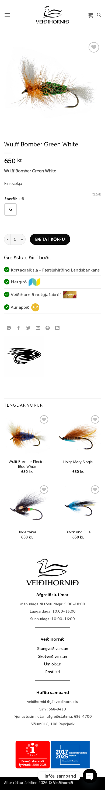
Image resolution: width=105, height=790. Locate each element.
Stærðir (11, 199)
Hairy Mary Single (78, 462)
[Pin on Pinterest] (47, 328)
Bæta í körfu (50, 239)
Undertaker (27, 532)
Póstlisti (52, 671)
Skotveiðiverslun (52, 656)
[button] (7, 15)
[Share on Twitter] (28, 328)
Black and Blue (78, 532)
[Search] (99, 15)
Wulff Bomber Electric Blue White (27, 464)
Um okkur (52, 664)
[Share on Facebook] (18, 328)
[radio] (10, 209)
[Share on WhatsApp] (9, 328)
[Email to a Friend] (38, 328)
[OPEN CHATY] (90, 776)
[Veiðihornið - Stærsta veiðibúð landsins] (52, 14)
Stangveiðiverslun (52, 648)
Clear (96, 194)
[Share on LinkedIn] (57, 328)
